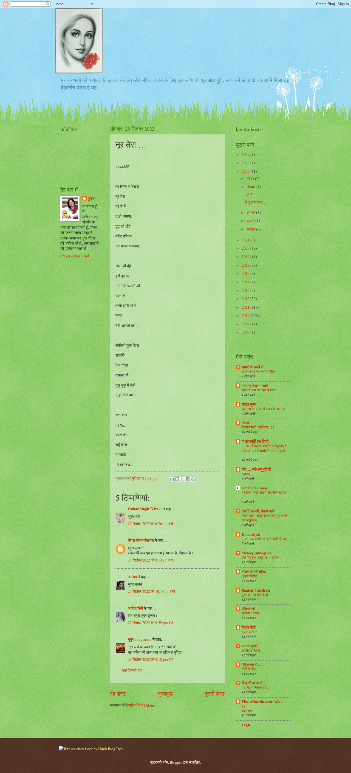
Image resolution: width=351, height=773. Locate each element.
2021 (246, 239)
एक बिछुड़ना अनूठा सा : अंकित (260, 557)
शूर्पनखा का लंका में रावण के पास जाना (265, 408)
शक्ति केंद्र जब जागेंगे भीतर (259, 371)
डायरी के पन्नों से (252, 367)
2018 (246, 265)
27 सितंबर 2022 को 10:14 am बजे (151, 591)
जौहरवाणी (248, 608)
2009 (246, 323)
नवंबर (251, 178)
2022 (246, 171)
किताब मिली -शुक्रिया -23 (258, 427)
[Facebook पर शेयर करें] (187, 479)
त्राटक (246, 473)
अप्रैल (251, 229)
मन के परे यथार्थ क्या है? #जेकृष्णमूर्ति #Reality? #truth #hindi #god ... (264, 450)
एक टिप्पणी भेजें (132, 670)
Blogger (176, 762)
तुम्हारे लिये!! (249, 576)
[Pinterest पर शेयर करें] (193, 479)
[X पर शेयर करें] (182, 479)
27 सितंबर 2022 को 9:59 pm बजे (150, 622)
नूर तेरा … (252, 193)
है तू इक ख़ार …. (256, 202)
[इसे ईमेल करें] (172, 479)
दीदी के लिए (249, 669)
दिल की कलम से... (253, 683)
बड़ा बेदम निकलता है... (255, 687)
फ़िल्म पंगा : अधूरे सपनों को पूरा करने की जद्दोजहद (264, 518)
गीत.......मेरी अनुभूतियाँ (256, 469)
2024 (246, 154)
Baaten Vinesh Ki (256, 590)
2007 (246, 332)
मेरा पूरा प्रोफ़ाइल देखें (74, 255)
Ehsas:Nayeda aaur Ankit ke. (262, 704)
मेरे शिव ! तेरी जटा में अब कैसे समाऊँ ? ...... (264, 495)
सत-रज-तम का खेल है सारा (259, 390)
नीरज (245, 422)
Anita (132, 577)
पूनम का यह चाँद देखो (255, 594)
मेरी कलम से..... (251, 664)
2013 (246, 290)
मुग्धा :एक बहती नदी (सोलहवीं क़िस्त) (264, 538)
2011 (246, 307)
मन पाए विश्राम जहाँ (255, 385)
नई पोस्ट (118, 693)
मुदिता (91, 198)
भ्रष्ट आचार (249, 631)
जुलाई (251, 220)
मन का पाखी (249, 646)
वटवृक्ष (246, 724)
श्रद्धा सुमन (249, 404)
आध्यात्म (247, 710)
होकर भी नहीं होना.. (254, 571)
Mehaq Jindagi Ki (256, 553)
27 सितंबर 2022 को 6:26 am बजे (150, 523)
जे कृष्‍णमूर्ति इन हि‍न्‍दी (255, 441)
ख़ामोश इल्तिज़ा (251, 650)
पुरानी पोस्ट (215, 693)
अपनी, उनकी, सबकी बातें (258, 511)
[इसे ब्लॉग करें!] (177, 479)
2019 (246, 256)
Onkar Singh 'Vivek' (145, 509)
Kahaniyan (251, 534)
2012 (246, 298)
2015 (246, 273)
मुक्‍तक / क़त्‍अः (251, 613)
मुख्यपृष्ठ (165, 693)
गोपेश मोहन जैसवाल (141, 540)
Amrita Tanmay (255, 488)
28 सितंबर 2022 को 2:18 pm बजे (150, 659)
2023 (246, 162)
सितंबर (251, 186)
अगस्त (251, 212)
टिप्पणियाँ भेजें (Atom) (140, 705)
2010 (246, 315)
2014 (246, 281)
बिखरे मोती (249, 627)
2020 (246, 248)
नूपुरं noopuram (140, 639)
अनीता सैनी (136, 608)
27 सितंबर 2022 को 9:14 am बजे (150, 560)
